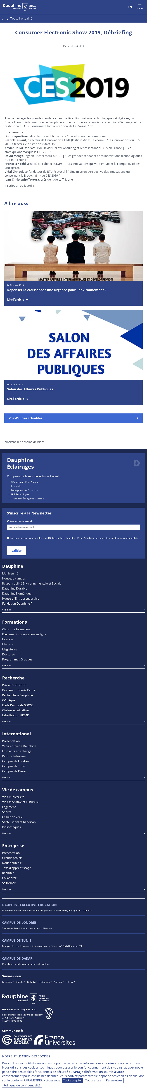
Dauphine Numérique (17, 593)
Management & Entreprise (24, 490)
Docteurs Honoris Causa (18, 690)
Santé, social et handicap (19, 822)
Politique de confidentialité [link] (22, 1085)
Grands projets (12, 858)
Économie (16, 486)
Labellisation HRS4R (15, 715)
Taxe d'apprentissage (16, 868)
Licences (8, 639)
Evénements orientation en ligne (24, 634)
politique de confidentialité (124, 538)
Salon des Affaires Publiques (30, 389)
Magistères (9, 649)
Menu (139, 8)
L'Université (10, 573)
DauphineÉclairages (20, 463)
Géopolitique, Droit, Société (25, 481)
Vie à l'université (13, 797)
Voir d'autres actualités (25, 418)
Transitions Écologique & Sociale (27, 498)
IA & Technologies (20, 494)
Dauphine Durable (14, 588)
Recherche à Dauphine (17, 695)
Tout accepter (72, 1080)
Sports (6, 812)
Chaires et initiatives (15, 710)
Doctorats (9, 654)
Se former (9, 883)
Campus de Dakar (14, 771)
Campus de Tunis (13, 766)
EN (130, 7)
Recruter (8, 873)
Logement (9, 807)
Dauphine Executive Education (29, 905)
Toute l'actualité (21, 18)
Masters (7, 644)
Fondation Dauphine (16, 603)
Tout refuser (94, 1080)
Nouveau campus (14, 578)
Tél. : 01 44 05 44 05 (12, 1020)
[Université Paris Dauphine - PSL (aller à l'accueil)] (19, 7)
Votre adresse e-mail (19, 521)
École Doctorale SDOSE (17, 705)
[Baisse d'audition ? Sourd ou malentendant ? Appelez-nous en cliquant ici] (49, 1016)
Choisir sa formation (16, 629)
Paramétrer (114, 1080)
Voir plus (6, 609)
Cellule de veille (12, 817)
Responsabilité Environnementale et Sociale (31, 583)
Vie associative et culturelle (20, 802)
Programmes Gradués (17, 659)
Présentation (11, 741)
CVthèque (8, 700)
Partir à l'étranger (14, 756)
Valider (16, 551)
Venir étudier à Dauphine (19, 746)
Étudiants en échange (16, 751)
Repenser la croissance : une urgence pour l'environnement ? (56, 290)
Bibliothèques (11, 827)
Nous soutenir (12, 863)
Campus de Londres (15, 761)
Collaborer (9, 878)
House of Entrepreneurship (20, 598)
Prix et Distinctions (15, 685)
